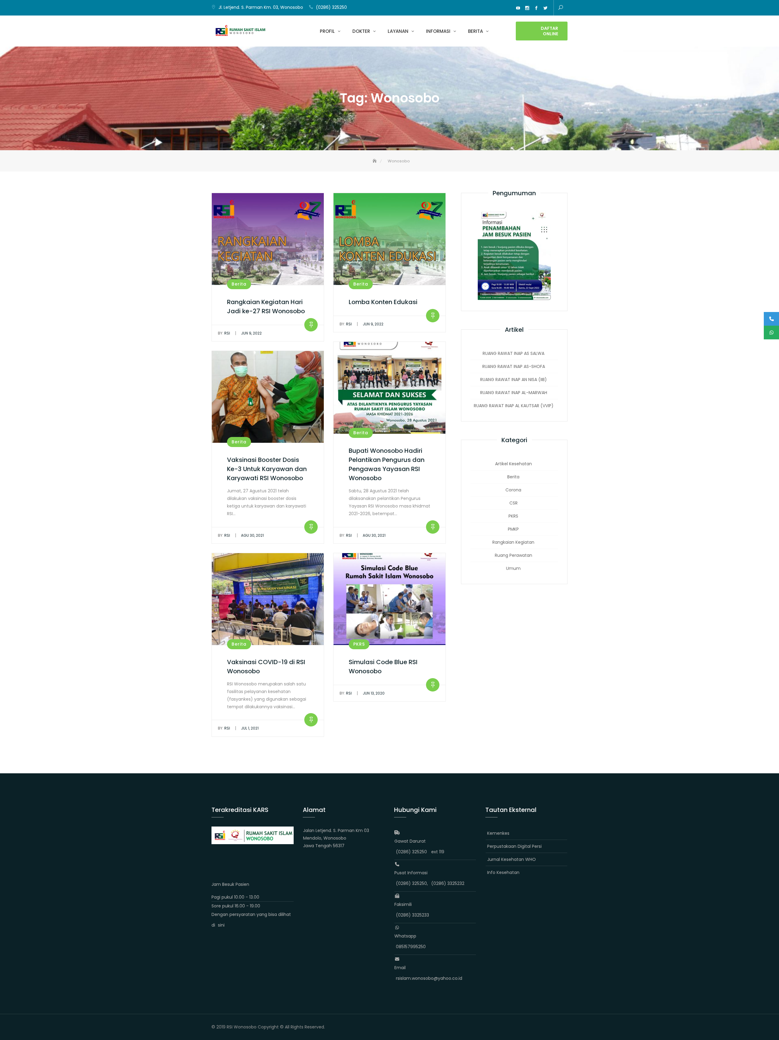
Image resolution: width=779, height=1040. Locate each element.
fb (536, 8)
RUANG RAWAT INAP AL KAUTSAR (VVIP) (514, 406)
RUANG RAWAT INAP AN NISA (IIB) (513, 379)
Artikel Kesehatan (513, 464)
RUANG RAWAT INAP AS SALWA (513, 353)
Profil (327, 31)
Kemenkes (498, 833)
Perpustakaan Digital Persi (514, 846)
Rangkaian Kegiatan (513, 542)
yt (518, 8)
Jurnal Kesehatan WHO (511, 859)
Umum (513, 568)
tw (545, 8)
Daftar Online (549, 31)
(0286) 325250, (412, 883)
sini (221, 925)
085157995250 (411, 947)
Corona (513, 490)
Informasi (438, 31)
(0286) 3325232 (447, 883)
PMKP (513, 529)
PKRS (359, 644)
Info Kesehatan (503, 872)
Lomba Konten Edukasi (383, 302)
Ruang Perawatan (513, 555)
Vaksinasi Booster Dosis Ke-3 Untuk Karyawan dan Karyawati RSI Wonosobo (267, 469)
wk (499, 8)
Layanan (398, 31)
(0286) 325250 (331, 7)
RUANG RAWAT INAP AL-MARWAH (513, 393)
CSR (513, 503)
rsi (224, 333)
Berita (475, 31)
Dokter (361, 31)
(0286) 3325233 (412, 915)
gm (508, 8)
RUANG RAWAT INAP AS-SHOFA (513, 366)
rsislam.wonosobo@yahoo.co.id (429, 978)
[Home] (375, 161)
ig (527, 8)
